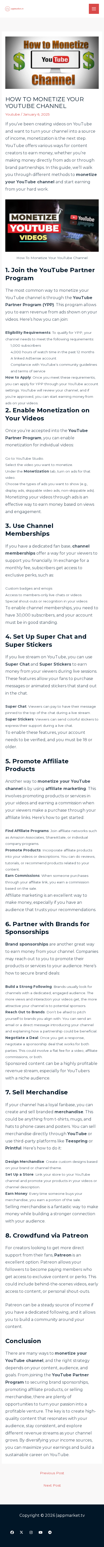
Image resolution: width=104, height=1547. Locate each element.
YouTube (82, 124)
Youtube (12, 114)
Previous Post (52, 1473)
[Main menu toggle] (94, 9)
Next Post (52, 1485)
